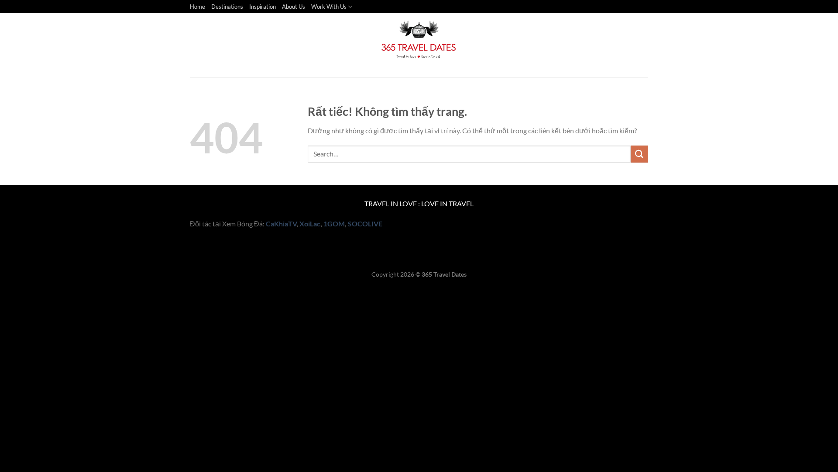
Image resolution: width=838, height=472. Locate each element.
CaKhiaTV (281, 223)
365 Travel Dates (444, 274)
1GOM (334, 223)
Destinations (227, 6)
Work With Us (329, 6)
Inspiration (262, 6)
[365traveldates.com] (419, 45)
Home (197, 6)
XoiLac (309, 223)
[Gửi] (639, 154)
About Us (293, 6)
